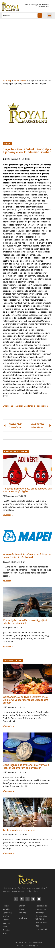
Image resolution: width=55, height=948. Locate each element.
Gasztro (6, 930)
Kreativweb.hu (32, 946)
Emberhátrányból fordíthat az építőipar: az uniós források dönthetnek (27, 556)
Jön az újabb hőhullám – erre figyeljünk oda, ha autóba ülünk (25, 621)
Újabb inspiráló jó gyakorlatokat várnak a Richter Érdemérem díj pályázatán (26, 766)
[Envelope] (39, 899)
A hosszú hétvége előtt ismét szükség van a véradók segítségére (27, 490)
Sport (5, 926)
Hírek (16, 80)
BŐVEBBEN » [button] (8, 515)
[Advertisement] (27, 50)
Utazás (22, 909)
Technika (7, 919)
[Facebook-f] (16, 899)
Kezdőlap (7, 80)
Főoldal (6, 906)
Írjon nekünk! (41, 929)
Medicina (7, 923)
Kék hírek (23, 913)
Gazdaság (7, 913)
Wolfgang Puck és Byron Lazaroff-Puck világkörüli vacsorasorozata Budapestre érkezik (25, 700)
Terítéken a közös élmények (19, 830)
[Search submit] (40, 15)
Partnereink (41, 913)
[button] (49, 15)
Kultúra (6, 916)
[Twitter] (33, 899)
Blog (37, 926)
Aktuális (6, 909)
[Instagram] (27, 899)
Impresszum (41, 909)
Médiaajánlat (41, 906)
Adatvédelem (41, 922)
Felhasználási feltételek (41, 917)
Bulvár (5, 933)
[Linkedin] (22, 899)
